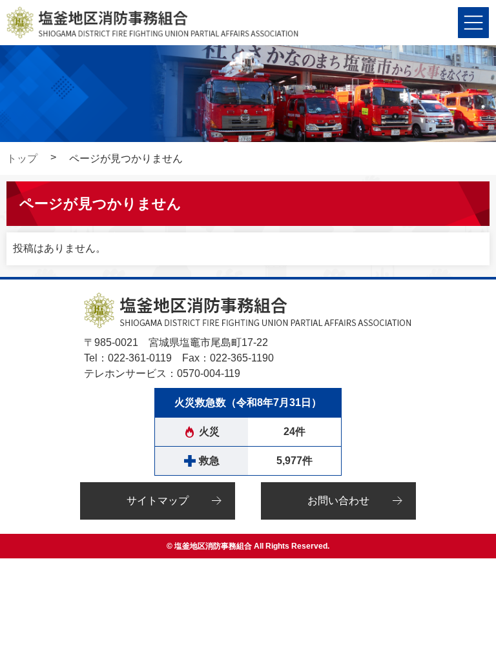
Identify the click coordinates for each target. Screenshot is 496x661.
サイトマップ (158, 500)
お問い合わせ (338, 500)
